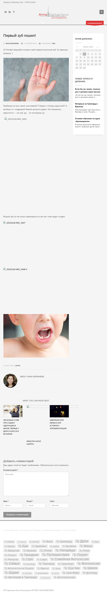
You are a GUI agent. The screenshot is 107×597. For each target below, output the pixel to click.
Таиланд (48, 563)
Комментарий (10, 470)
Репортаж (13, 559)
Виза (49, 541)
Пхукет (82, 555)
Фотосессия (91, 563)
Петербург (68, 550)
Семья (14, 563)
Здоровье (40, 546)
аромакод (28, 573)
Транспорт (67, 563)
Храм (57, 568)
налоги (56, 573)
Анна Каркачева (12, 43)
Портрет (12, 555)
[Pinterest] (14, 12)
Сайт (52, 501)
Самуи (43, 559)
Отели (48, 550)
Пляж (86, 550)
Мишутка (13, 550)
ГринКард (66, 541)
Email (30, 501)
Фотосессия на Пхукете (20, 568)
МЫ (54, 43)
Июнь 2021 (88, 47)
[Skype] (10, 12)
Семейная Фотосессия (72, 559)
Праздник (31, 555)
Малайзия (71, 546)
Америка (23, 542)
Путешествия (58, 555)
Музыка (31, 550)
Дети (84, 541)
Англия (35, 542)
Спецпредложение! (94, 23)
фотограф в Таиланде (22, 577)
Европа (11, 546)
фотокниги (46, 577)
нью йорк (72, 572)
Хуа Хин (74, 568)
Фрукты (45, 568)
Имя (5, 501)
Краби (56, 546)
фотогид (91, 572)
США (29, 559)
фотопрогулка (66, 577)
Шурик (17, 365)
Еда (25, 546)
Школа (92, 568)
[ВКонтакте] (5, 12)
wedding (10, 542)
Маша (88, 546)
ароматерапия (43, 573)
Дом (97, 542)
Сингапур (30, 564)
